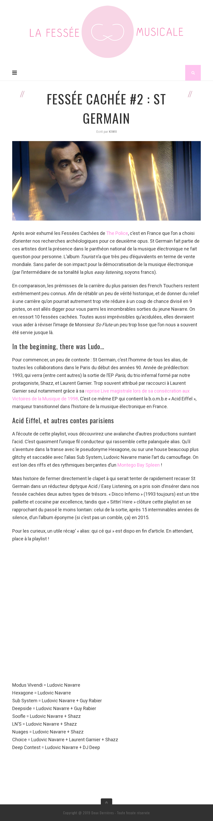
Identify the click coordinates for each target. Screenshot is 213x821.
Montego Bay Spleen (138, 465)
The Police (117, 233)
